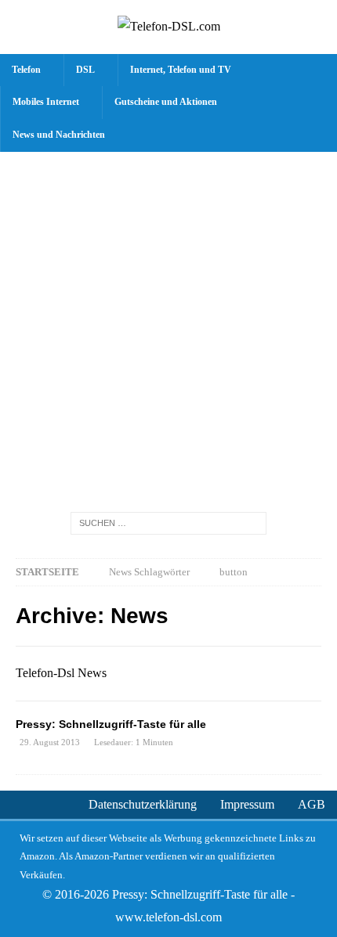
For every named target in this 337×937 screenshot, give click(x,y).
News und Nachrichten (59, 134)
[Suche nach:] (168, 522)
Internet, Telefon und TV (180, 69)
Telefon (26, 69)
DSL (85, 69)
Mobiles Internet (46, 101)
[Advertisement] (168, 328)
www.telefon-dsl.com (168, 917)
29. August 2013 (50, 742)
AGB (311, 804)
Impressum (247, 804)
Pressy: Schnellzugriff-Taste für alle (111, 724)
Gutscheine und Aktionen (165, 101)
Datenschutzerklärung (143, 804)
